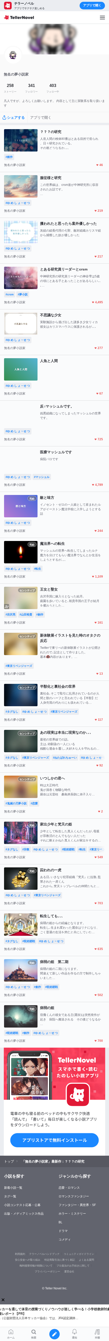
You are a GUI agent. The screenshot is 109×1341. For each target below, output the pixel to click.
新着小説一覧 (13, 1187)
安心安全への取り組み (27, 1259)
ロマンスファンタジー (74, 1196)
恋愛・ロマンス (69, 1187)
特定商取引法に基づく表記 (59, 1259)
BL (60, 1222)
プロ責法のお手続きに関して (73, 1265)
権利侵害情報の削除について (36, 1265)
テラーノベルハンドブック (44, 1254)
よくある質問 (86, 1259)
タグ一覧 (10, 1196)
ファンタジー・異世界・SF (77, 1205)
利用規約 (20, 1254)
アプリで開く (92, 5)
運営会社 (69, 1271)
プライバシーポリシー (47, 1271)
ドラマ (63, 1231)
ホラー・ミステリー (72, 1213)
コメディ (65, 1239)
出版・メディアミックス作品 (24, 1213)
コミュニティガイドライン (79, 1254)
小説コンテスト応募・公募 (22, 1205)
